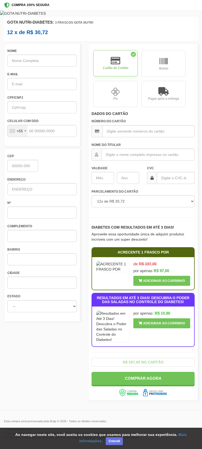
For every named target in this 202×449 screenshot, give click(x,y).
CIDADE (13, 273)
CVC (150, 168)
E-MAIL (12, 74)
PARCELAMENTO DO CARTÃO (115, 191)
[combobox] (18, 131)
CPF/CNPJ (15, 97)
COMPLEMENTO (19, 226)
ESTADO (13, 296)
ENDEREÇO (16, 179)
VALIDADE (100, 168)
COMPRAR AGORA (143, 378)
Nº (9, 203)
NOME (12, 51)
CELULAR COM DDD (23, 121)
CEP (10, 156)
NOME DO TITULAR (106, 145)
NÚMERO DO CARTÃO (109, 121)
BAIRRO (13, 249)
